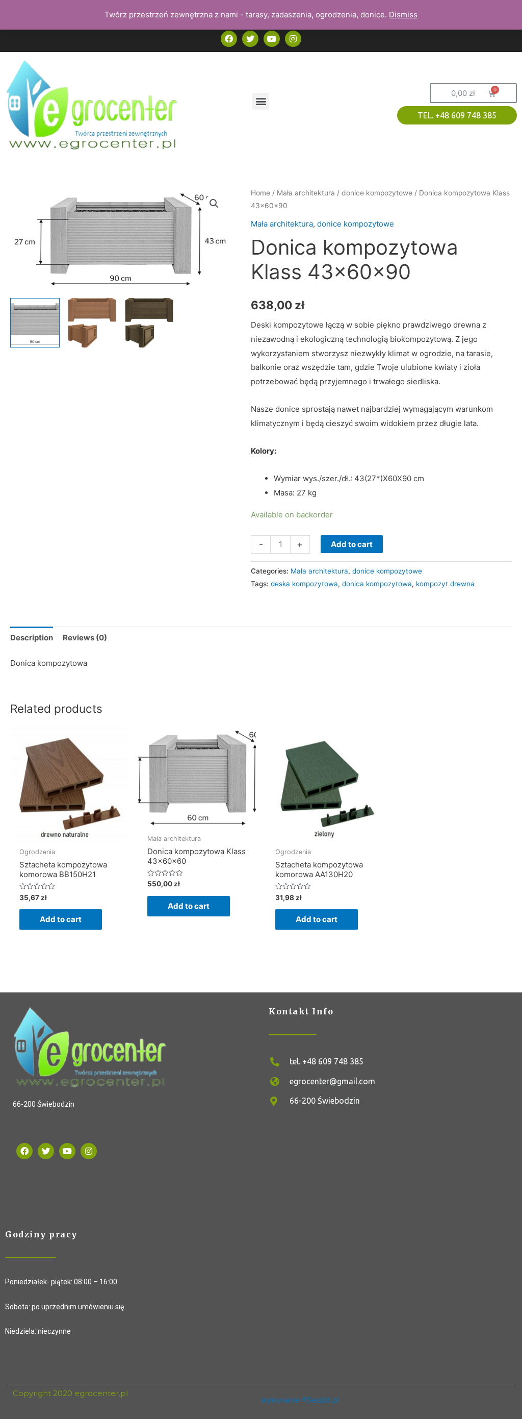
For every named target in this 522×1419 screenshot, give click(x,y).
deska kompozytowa (304, 584)
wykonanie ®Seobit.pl (300, 1400)
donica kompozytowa (377, 584)
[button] (260, 101)
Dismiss (403, 14)
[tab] (31, 638)
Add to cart (352, 544)
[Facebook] (24, 1151)
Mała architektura (306, 193)
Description (31, 637)
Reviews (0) (85, 637)
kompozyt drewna (445, 584)
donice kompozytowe (377, 193)
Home (260, 193)
